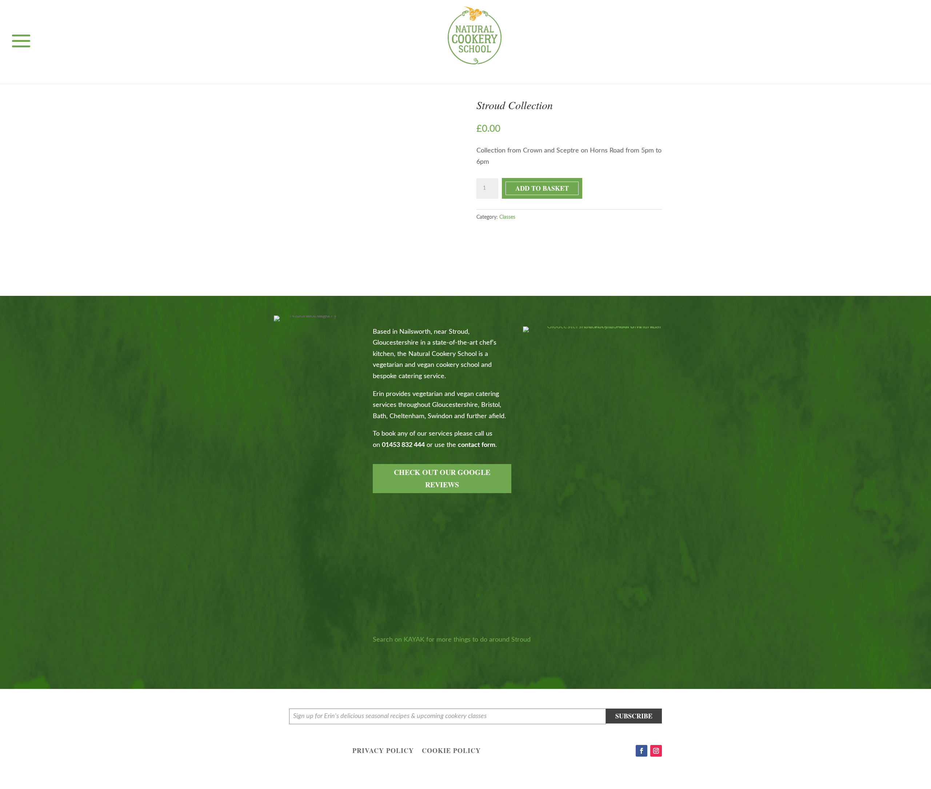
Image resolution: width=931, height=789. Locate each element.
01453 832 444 (403, 445)
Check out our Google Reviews (442, 478)
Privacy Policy (383, 751)
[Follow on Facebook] (641, 751)
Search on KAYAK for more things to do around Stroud (452, 640)
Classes (507, 217)
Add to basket (542, 188)
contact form (476, 445)
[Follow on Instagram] (656, 751)
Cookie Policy (451, 751)
